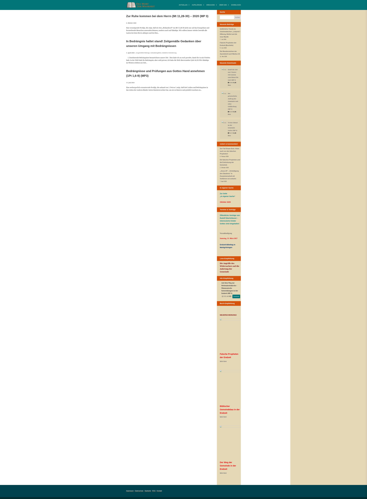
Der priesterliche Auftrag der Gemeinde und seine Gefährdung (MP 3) (233, 101)
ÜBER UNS (223, 5)
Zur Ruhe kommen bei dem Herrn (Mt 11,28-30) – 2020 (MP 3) (167, 16)
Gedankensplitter (155, 53)
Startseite (148, 491)
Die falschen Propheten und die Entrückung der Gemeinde (230, 162)
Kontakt (159, 491)
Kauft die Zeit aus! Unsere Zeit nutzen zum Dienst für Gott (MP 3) (233, 75)
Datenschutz (139, 491)
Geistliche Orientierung (169, 53)
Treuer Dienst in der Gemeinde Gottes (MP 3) (233, 126)
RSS (153, 491)
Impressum (130, 491)
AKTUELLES (183, 5)
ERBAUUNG (210, 5)
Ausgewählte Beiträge (143, 53)
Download (236, 296)
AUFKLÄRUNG (197, 5)
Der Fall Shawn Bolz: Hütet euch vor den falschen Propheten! (229, 151)
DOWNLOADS (236, 5)
